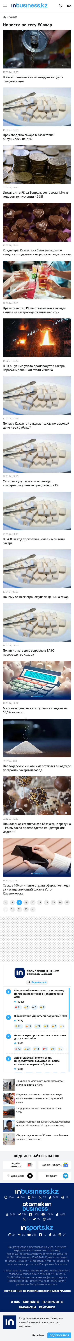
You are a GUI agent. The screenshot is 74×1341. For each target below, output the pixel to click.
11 (39, 902)
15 (67, 902)
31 (12, 909)
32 (19, 909)
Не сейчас (38, 1335)
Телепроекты (52, 1308)
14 (60, 902)
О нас (15, 1308)
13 (53, 902)
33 (26, 909)
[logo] (32, 5)
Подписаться (59, 1335)
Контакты (31, 1308)
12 (46, 902)
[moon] (60, 5)
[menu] (5, 5)
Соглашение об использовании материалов (37, 1296)
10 (32, 902)
